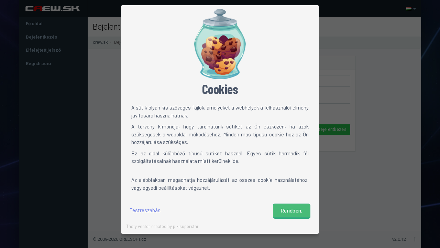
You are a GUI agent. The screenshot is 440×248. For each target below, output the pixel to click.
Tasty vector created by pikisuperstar (162, 226)
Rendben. (291, 211)
